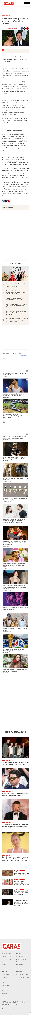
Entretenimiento (7, 15)
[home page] (9, 3)
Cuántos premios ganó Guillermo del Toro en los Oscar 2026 (21, 892)
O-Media (4, 972)
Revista (27, 3)
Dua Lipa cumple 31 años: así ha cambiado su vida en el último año (15, 299)
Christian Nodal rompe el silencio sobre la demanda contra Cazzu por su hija (21, 903)
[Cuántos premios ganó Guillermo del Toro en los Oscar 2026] (7, 892)
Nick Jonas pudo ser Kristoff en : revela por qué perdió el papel (15, 794)
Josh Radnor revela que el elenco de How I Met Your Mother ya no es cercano (15, 763)
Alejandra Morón (13, 28)
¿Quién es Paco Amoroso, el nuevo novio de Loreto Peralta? (21, 873)
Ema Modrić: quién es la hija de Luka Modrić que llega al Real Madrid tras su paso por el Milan (16, 313)
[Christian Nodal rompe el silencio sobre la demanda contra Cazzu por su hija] (7, 902)
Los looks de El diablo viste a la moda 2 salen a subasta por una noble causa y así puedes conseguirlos (16, 285)
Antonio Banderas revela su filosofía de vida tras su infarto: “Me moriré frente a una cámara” (15, 826)
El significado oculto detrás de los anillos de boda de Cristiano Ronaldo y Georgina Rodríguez (17, 320)
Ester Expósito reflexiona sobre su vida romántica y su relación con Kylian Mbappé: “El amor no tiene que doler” (15, 858)
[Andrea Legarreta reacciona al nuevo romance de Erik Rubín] (7, 882)
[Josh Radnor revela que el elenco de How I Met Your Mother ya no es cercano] (15, 747)
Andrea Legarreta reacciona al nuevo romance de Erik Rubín (21, 883)
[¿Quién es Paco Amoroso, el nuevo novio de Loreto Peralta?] (7, 873)
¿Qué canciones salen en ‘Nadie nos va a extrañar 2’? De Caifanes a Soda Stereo (16, 306)
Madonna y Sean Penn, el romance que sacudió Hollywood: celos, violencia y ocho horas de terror (17, 292)
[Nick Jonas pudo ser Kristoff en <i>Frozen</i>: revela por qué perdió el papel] (15, 778)
